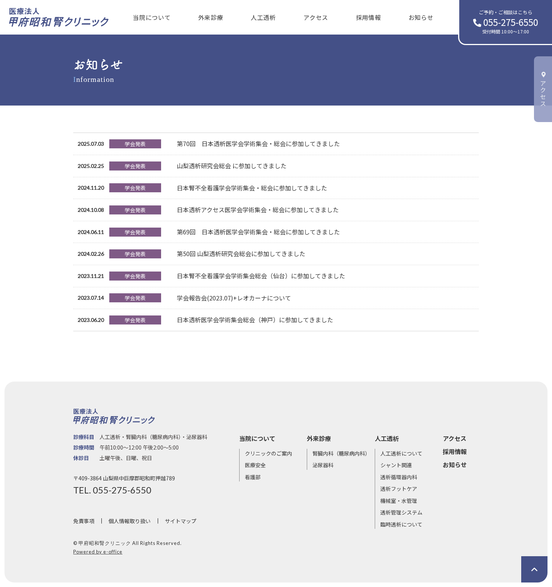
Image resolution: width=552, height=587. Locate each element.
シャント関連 (396, 465)
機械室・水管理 (398, 500)
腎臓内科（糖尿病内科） (341, 453)
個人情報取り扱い (130, 521)
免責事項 (83, 521)
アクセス (315, 17)
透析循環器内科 (398, 477)
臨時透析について (401, 524)
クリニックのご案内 (268, 453)
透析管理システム (401, 512)
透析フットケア (398, 488)
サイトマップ (180, 521)
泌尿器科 (322, 465)
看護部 (253, 477)
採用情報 (368, 17)
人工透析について (401, 453)
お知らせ (421, 17)
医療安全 (255, 465)
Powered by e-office (97, 552)
